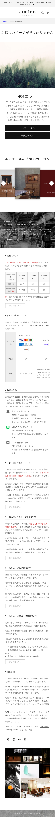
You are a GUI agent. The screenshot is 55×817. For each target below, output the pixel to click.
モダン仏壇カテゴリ (27, 193)
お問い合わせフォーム (21, 443)
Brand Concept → (14, 239)
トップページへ (27, 128)
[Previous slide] (3, 183)
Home (4, 21)
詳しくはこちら (15, 306)
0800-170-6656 (18, 415)
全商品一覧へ (27, 135)
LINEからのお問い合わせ (22, 427)
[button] (5, 13)
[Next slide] (51, 183)
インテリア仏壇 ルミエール (30, 813)
